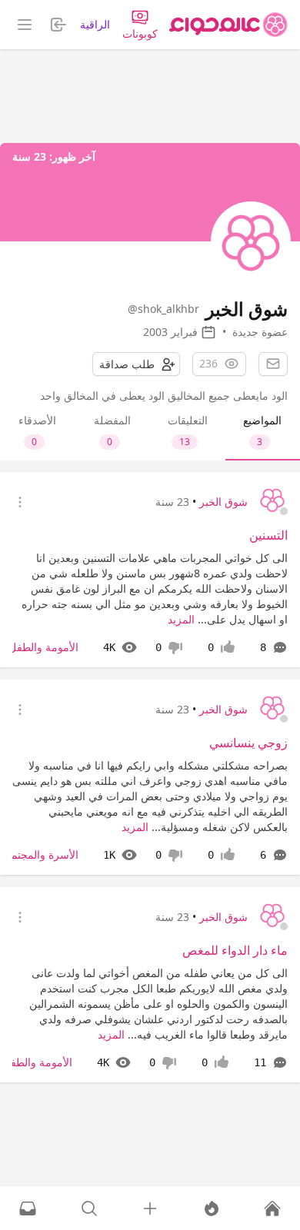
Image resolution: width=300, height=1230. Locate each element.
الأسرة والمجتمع (42, 854)
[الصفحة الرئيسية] (228, 24)
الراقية (95, 24)
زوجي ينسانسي (248, 742)
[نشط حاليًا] (211, 1208)
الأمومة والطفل (43, 647)
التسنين (268, 535)
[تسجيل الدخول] (150, 1208)
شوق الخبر (223, 501)
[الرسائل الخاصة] (27, 1208)
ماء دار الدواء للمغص (235, 950)
